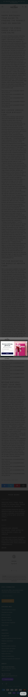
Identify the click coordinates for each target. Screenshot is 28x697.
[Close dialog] (26, 342)
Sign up (7, 353)
